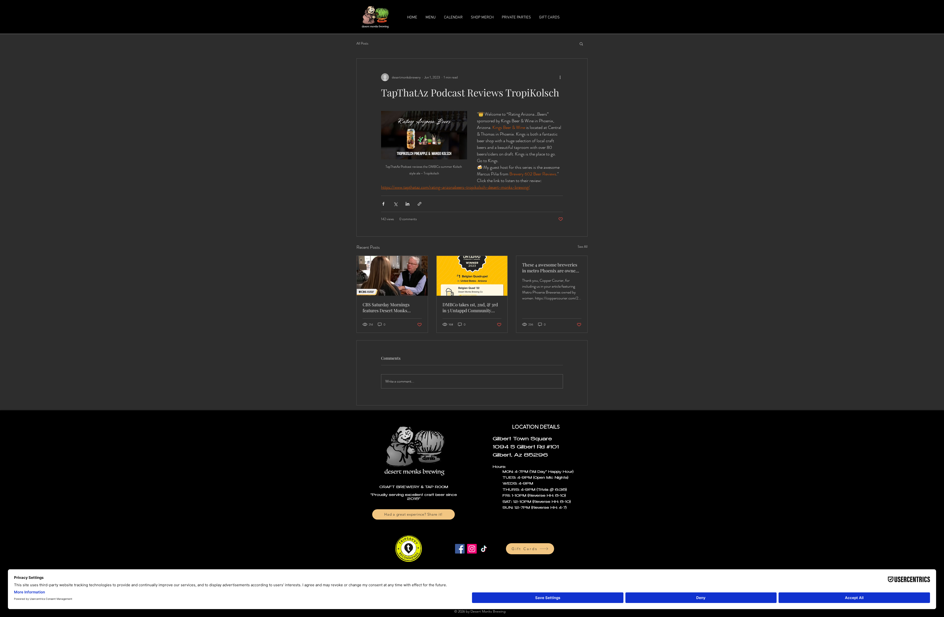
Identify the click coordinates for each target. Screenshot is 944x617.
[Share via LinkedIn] (407, 203)
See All (583, 246)
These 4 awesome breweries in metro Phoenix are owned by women (550, 268)
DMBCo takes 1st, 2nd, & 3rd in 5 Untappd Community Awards (470, 307)
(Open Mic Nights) (550, 478)
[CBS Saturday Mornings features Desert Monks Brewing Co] (392, 276)
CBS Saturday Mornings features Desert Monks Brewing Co (386, 307)
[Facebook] (460, 549)
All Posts (362, 43)
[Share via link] (419, 203)
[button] (581, 44)
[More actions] (560, 77)
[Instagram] (472, 549)
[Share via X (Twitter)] (395, 203)
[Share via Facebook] (383, 203)
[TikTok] (484, 549)
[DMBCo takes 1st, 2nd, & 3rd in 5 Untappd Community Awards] (472, 276)
